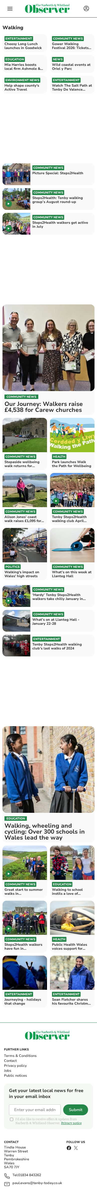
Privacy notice (71, 1123)
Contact (10, 1060)
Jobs (7, 1070)
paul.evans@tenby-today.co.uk (37, 1183)
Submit (75, 1110)
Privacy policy (15, 1065)
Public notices (15, 1075)
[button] (10, 9)
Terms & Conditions (20, 1055)
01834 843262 (29, 1175)
